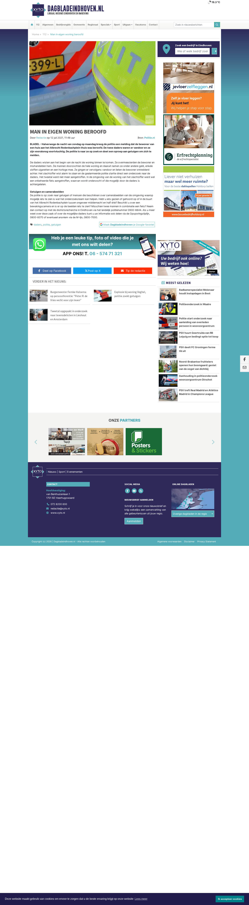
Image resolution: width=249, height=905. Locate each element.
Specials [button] (105, 24)
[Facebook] (127, 490)
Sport (117, 24)
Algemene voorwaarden (169, 541)
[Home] (32, 24)
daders (38, 224)
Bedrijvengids (63, 24)
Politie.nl (149, 137)
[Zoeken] (217, 24)
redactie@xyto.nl (60, 508)
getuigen (56, 224)
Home (35, 34)
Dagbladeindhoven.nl (75, 8)
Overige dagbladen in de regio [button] (190, 513)
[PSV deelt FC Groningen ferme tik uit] (168, 351)
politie (46, 224)
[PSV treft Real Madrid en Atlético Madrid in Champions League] (168, 394)
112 (37, 24)
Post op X (94, 270)
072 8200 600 (59, 504)
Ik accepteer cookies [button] (230, 899)
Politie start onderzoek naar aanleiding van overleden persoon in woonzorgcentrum (196, 322)
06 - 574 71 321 (105, 253)
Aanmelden (134, 521)
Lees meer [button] (141, 898)
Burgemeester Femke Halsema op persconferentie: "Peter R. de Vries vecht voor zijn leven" (68, 296)
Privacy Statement (206, 541)
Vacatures (140, 24)
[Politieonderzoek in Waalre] (168, 308)
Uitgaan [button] (127, 24)
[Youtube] (134, 490)
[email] (244, 368)
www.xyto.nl (58, 512)
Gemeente (79, 24)
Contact (153, 24)
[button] (32, 442)
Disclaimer (189, 541)
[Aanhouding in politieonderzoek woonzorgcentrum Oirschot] (168, 380)
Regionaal (93, 24)
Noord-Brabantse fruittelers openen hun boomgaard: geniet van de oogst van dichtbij (197, 365)
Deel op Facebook (54, 270)
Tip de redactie (135, 270)
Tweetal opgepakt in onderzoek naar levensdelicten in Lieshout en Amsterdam (68, 315)
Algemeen (47, 24)
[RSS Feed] (141, 490)
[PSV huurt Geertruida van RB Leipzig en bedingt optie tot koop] (168, 337)
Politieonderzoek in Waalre (195, 304)
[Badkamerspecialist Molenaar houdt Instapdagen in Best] (168, 294)
